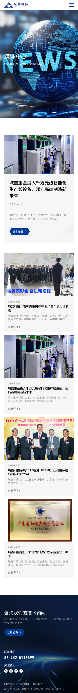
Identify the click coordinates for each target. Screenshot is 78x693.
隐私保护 (38, 684)
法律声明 (23, 684)
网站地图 (9, 684)
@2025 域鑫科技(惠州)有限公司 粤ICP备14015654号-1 (35, 689)
